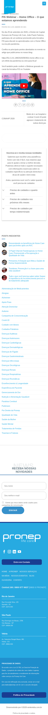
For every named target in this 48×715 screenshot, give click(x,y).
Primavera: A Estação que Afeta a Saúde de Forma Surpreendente (27, 262)
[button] (44, 3)
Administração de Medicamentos (15, 289)
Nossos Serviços (28, 572)
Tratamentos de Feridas (11, 429)
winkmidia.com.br (34, 707)
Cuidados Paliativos (10, 329)
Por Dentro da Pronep (11, 410)
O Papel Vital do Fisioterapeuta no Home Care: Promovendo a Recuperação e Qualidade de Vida (26, 253)
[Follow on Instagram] (9, 552)
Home (4, 572)
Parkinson (6, 406)
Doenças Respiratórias (11, 374)
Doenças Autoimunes (10, 338)
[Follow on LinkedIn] (14, 552)
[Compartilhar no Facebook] (20, 105)
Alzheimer (6, 298)
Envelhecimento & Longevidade (15, 383)
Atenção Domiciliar (9, 307)
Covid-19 (5, 320)
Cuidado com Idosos (10, 325)
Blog (31, 576)
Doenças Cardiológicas (11, 343)
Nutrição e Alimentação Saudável (15, 397)
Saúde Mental (7, 424)
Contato (17, 580)
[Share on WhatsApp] (15, 105)
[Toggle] (3, 190)
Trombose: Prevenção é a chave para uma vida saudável (26, 270)
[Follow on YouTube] (19, 552)
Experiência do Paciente (12, 388)
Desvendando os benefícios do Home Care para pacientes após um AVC (26, 244)
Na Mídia (5, 576)
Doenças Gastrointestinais (13, 356)
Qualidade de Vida (9, 415)
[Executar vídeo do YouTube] (24, 85)
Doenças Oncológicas (11, 365)
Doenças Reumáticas (11, 379)
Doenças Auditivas (9, 334)
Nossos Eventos (19, 576)
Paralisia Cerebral (9, 401)
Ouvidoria (7, 580)
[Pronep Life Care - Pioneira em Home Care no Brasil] (9, 7)
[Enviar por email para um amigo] (28, 105)
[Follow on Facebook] (4, 552)
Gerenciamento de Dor (11, 392)
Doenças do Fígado (10, 352)
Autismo (5, 311)
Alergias (5, 293)
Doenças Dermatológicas (12, 347)
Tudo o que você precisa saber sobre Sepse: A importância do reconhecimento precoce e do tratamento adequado (27, 278)
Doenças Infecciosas (10, 361)
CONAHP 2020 (8, 119)
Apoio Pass (6, 302)
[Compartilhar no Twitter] (24, 105)
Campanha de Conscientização (15, 316)
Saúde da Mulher (9, 419)
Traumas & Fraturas (10, 433)
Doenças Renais (9, 370)
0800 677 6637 (21, 587)
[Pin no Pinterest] (32, 105)
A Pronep (13, 572)
